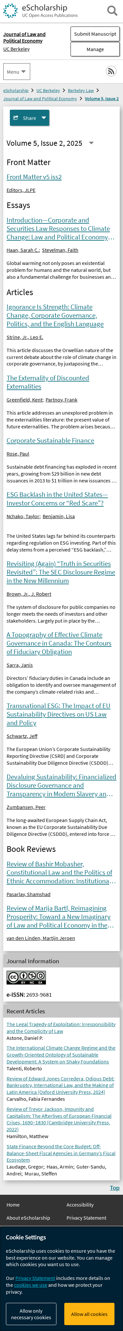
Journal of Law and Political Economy (40, 99)
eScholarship (16, 90)
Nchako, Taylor (23, 516)
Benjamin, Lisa (59, 516)
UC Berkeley (16, 49)
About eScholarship (28, 1217)
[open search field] (112, 10)
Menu (13, 71)
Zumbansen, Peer (26, 807)
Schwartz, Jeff (22, 736)
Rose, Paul (18, 453)
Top (115, 1187)
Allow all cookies (89, 1314)
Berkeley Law (81, 90)
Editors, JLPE (21, 190)
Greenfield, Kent (24, 399)
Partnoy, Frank (61, 399)
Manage (87, 49)
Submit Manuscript (95, 33)
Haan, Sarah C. (23, 250)
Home (13, 1204)
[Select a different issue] (91, 143)
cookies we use (30, 1285)
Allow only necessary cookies (31, 1314)
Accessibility (80, 1204)
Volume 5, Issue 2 (102, 99)
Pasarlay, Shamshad (29, 894)
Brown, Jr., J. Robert (29, 594)
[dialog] (61, 1279)
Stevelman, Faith (60, 250)
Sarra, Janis (20, 665)
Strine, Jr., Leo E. (25, 337)
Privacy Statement (86, 1217)
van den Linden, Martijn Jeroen (41, 938)
